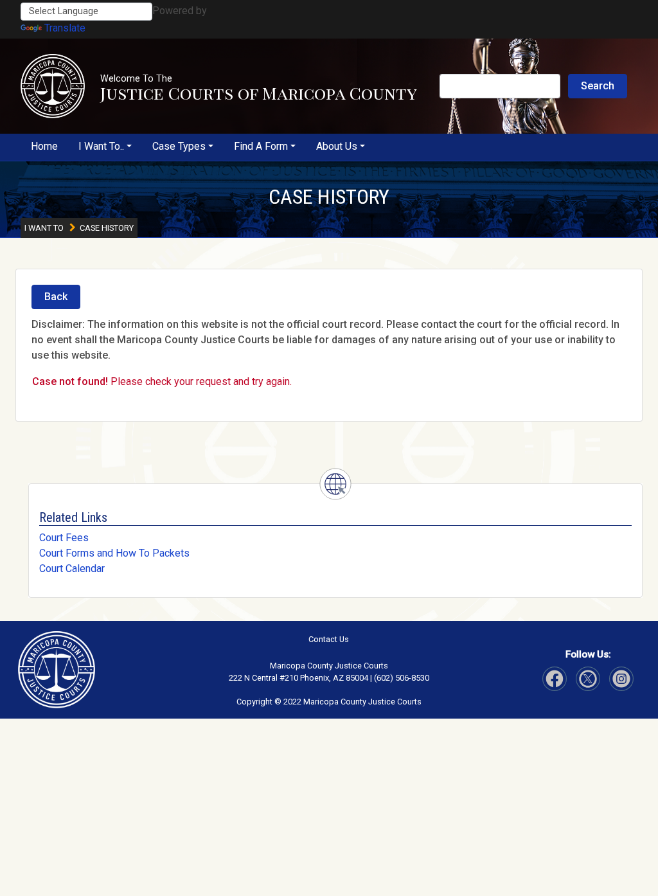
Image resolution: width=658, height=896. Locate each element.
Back (55, 297)
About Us (336, 146)
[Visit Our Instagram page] (588, 679)
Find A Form (261, 146)
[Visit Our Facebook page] (554, 679)
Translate (64, 28)
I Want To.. (101, 146)
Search (597, 86)
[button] (53, 86)
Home (44, 146)
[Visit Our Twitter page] (621, 679)
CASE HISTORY (329, 196)
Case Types (179, 146)
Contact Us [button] (328, 639)
